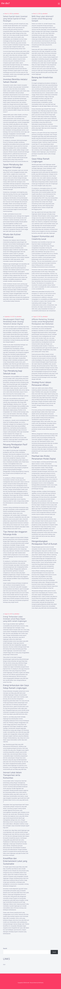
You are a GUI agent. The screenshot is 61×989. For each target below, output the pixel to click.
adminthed (16, 13)
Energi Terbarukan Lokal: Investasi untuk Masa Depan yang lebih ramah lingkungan (15, 618)
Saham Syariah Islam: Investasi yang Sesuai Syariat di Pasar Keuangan (15, 18)
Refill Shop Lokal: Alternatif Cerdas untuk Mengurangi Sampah (42, 18)
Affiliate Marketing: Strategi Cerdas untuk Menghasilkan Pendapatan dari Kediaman (43, 321)
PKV (4, 964)
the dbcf (5, 3)
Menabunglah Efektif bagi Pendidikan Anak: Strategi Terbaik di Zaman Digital (13, 321)
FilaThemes (40, 982)
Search (5, 948)
